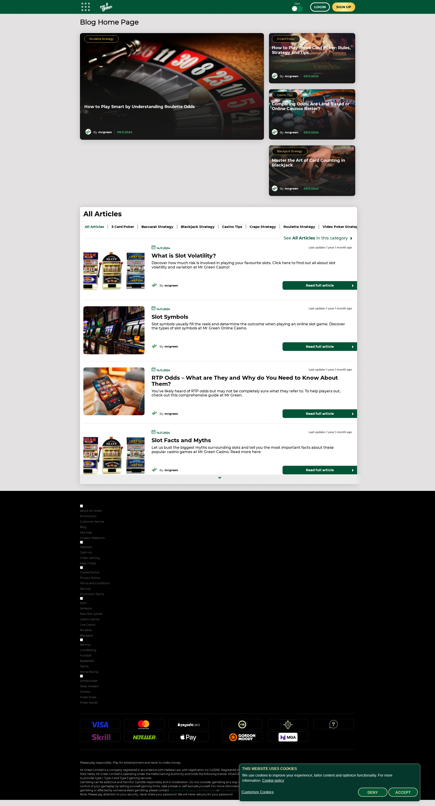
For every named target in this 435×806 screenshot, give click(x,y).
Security (85, 588)
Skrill (100, 738)
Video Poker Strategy (341, 226)
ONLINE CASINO (95, 599)
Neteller (144, 738)
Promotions (88, 516)
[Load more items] (220, 479)
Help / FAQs (88, 563)
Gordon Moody (242, 738)
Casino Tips (284, 95)
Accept (403, 792)
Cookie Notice (89, 572)
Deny (372, 792)
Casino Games (89, 619)
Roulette (86, 630)
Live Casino (87, 624)
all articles (94, 226)
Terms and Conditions (95, 583)
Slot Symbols (170, 317)
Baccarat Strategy (157, 226)
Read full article (320, 285)
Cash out (86, 552)
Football (85, 655)
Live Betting (88, 650)
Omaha (85, 691)
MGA (288, 738)
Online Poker (89, 681)
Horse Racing (89, 671)
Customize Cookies (258, 792)
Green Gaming (90, 558)
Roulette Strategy (101, 39)
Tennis (84, 666)
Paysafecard (188, 726)
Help (333, 726)
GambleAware (206, 790)
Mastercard (144, 726)
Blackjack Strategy (289, 151)
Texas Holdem (89, 686)
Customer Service (92, 521)
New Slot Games (91, 613)
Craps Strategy (263, 226)
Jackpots (86, 608)
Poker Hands (89, 702)
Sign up (343, 7)
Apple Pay (188, 738)
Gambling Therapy (182, 790)
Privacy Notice (90, 577)
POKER (89, 676)
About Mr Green (91, 510)
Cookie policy (273, 780)
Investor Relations (92, 538)
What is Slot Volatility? (184, 255)
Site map (86, 532)
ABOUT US (91, 506)
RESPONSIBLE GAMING (100, 542)
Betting (85, 644)
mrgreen (105, 132)
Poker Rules (88, 697)
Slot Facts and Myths (181, 440)
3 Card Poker (286, 39)
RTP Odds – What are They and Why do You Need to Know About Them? (245, 380)
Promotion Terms (92, 594)
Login (320, 7)
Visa (100, 726)
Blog (83, 527)
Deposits (86, 547)
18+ (242, 726)
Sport (87, 640)
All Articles (102, 214)
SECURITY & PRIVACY (99, 568)
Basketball (87, 661)
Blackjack (86, 635)
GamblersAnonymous (235, 790)
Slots (83, 603)
